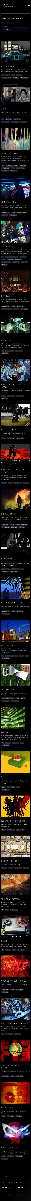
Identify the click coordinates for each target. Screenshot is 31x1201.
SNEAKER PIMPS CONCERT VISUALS (12, 1066)
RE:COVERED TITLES (10, 861)
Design (13, 75)
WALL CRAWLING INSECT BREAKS (15, 1023)
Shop (21, 1182)
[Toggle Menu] (29, 5)
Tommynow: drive (9, 202)
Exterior (21, 655)
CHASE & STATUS (8, 514)
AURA (3, 109)
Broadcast (4, 482)
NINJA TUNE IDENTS (9, 1147)
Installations (15, 77)
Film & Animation (5, 122)
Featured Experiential (6, 77)
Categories (4, 26)
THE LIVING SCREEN (9, 689)
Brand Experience (5, 75)
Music (16, 1182)
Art (2, 119)
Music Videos (23, 122)
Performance (14, 170)
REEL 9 (4, 941)
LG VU (3, 776)
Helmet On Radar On (10, 430)
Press (10, 1182)
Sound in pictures (9, 153)
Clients (4, 1182)
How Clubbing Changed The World (14, 385)
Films (13, 168)
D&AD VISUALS (7, 558)
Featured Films (17, 119)
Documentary (8, 119)
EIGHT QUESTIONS (8, 645)
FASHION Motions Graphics (13, 821)
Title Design (4, 264)
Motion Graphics (24, 77)
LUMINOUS (5, 296)
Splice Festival (8, 246)
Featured (19, 75)
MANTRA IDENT (7, 1107)
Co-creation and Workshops (11, 165)
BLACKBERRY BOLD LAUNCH (13, 603)
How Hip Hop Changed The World (13, 470)
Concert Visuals (23, 256)
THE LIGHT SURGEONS (10, 1195)
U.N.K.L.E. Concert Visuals (13, 981)
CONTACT (6, 1176)
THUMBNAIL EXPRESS (10, 899)
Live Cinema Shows (20, 168)
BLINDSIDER (6, 340)
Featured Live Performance (21, 524)
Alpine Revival (8, 66)
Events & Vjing (23, 165)
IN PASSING (6, 732)
